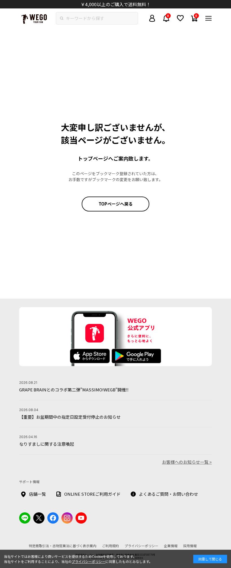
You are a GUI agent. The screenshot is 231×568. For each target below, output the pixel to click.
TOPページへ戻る (116, 204)
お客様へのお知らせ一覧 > (187, 462)
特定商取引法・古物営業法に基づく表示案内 (62, 545)
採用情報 (190, 545)
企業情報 (170, 545)
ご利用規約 (110, 545)
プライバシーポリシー (88, 561)
